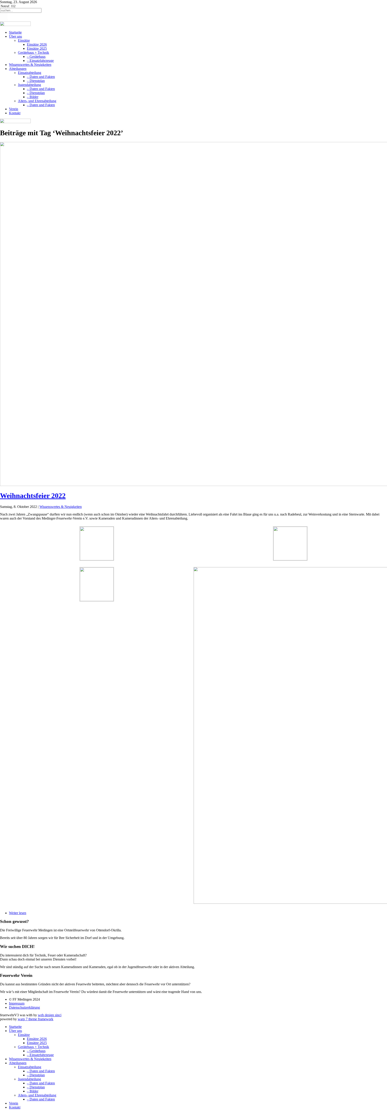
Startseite (15, 32)
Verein (13, 109)
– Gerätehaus (36, 56)
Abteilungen (17, 69)
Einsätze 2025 (37, 48)
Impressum (16, 1003)
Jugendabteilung (29, 85)
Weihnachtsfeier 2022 (33, 496)
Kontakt (14, 113)
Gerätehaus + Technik (33, 52)
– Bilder (32, 97)
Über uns (15, 36)
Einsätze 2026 (37, 44)
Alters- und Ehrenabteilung (37, 101)
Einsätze (24, 40)
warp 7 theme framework (35, 1019)
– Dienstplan (36, 81)
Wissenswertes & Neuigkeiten (30, 65)
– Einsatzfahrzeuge (40, 60)
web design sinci (49, 1015)
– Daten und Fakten (41, 77)
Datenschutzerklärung (24, 1007)
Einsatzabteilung (29, 73)
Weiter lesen (17, 913)
